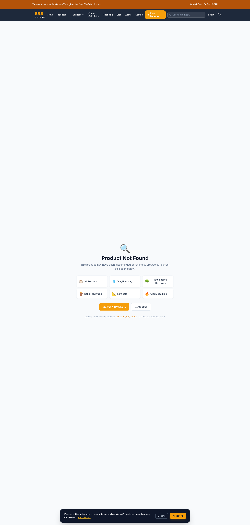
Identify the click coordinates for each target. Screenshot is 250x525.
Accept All (178, 516)
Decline (162, 516)
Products (61, 14)
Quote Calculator (93, 14)
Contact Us (141, 306)
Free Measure (154, 14)
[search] (186, 15)
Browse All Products (114, 306)
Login (211, 14)
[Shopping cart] (219, 14)
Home (50, 14)
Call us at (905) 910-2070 (128, 316)
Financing (108, 14)
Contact (139, 14)
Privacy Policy (84, 517)
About (128, 14)
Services (77, 14)
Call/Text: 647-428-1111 (205, 4)
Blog (119, 14)
